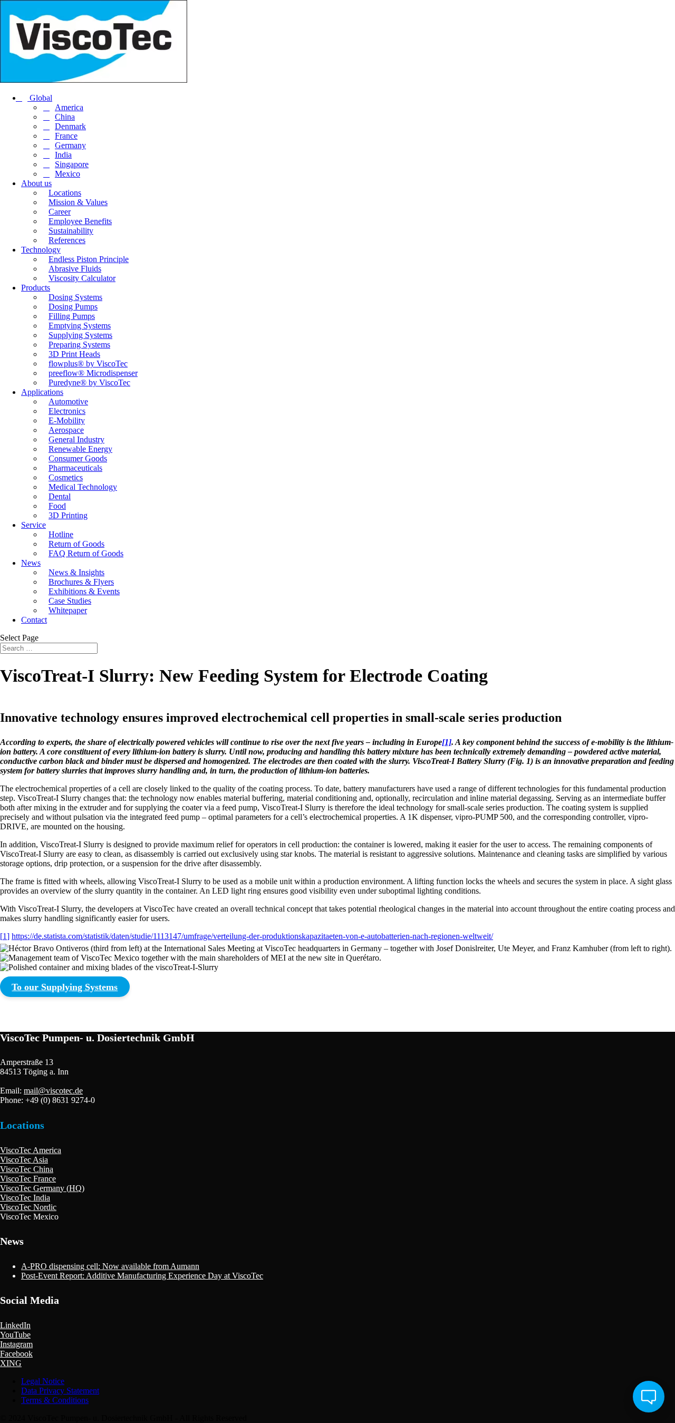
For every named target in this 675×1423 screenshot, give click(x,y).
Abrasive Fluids (75, 268)
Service (33, 524)
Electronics (67, 410)
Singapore (72, 164)
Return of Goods (76, 543)
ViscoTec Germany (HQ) (42, 1188)
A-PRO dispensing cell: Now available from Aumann (110, 1266)
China (65, 116)
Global (39, 97)
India (63, 154)
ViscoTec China (26, 1169)
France (66, 135)
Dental (60, 496)
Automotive (68, 401)
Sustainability (71, 230)
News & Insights (76, 572)
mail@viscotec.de (53, 1090)
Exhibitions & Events (84, 591)
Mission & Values (78, 202)
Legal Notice (42, 1381)
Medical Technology (83, 486)
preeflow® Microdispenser (93, 373)
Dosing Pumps (73, 306)
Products (35, 287)
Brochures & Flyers (81, 581)
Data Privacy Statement (60, 1390)
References (67, 240)
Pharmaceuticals (75, 467)
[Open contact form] (648, 1396)
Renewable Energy (80, 448)
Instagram (16, 1344)
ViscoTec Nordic (28, 1207)
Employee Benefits (80, 221)
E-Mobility (67, 420)
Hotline (61, 534)
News (31, 562)
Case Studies (70, 600)
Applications (42, 392)
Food (57, 505)
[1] (446, 742)
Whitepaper (68, 610)
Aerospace (66, 429)
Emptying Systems (80, 325)
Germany (70, 145)
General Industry (76, 439)
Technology (41, 249)
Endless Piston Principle (89, 259)
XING (11, 1363)
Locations (65, 192)
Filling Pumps (72, 316)
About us (36, 183)
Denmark (70, 126)
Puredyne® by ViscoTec (89, 382)
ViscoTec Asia (24, 1159)
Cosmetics (66, 477)
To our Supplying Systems (65, 987)
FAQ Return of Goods (86, 553)
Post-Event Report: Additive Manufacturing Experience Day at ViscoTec (142, 1275)
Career (60, 211)
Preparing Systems (79, 344)
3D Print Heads (74, 354)
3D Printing (68, 515)
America (69, 107)
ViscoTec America (30, 1150)
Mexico (67, 173)
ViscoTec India (25, 1197)
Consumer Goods (78, 458)
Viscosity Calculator (82, 278)
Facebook (16, 1353)
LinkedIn (15, 1325)
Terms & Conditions (55, 1400)
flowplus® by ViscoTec (88, 363)
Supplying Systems (80, 335)
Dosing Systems (75, 297)
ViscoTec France (28, 1178)
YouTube (15, 1334)
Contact (34, 619)
